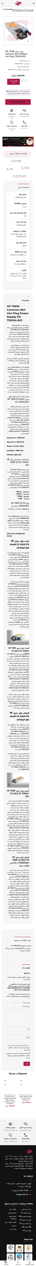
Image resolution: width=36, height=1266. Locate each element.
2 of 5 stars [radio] (18, 1002)
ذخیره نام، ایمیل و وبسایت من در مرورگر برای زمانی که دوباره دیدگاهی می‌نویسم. (19, 1047)
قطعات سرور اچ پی (20, 872)
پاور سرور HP (10, 949)
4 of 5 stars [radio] (15, 1002)
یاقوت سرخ (31, 9)
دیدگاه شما (26, 1006)
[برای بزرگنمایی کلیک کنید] (28, 41)
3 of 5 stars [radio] (16, 1002)
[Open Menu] (34, 4)
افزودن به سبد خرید (13, 81)
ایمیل (27, 1037)
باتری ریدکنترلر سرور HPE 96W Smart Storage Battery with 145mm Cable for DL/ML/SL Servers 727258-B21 (10, 1099)
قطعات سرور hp (23, 9)
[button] (21, 1084)
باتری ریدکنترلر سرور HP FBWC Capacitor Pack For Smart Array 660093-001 (26, 1097)
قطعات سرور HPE (23, 839)
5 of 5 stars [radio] (13, 1002)
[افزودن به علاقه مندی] (21, 1081)
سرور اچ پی (17, 738)
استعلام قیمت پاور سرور (17, 677)
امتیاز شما (26, 1002)
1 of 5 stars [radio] (19, 1002)
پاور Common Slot (21, 949)
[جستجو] (2, 4)
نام (28, 1029)
